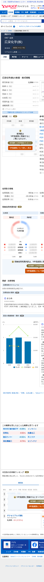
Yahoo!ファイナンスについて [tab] (19, 556)
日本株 (10, 12)
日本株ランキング (18, 16)
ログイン (34, 8)
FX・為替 (24, 12)
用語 (11, 82)
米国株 (17, 12)
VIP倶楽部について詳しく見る (20, 148)
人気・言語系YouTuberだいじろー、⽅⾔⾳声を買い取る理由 (23, 2)
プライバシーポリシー (12, 566)
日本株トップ (5, 16)
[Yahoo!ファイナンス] (15, 5)
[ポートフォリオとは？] (14, 26)
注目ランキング (32, 16)
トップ (4, 12)
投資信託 (33, 12)
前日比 (20, 483)
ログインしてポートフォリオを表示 (30, 26)
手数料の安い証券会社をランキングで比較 (20, 112)
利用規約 (39, 566)
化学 (11, 38)
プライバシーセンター (27, 566)
